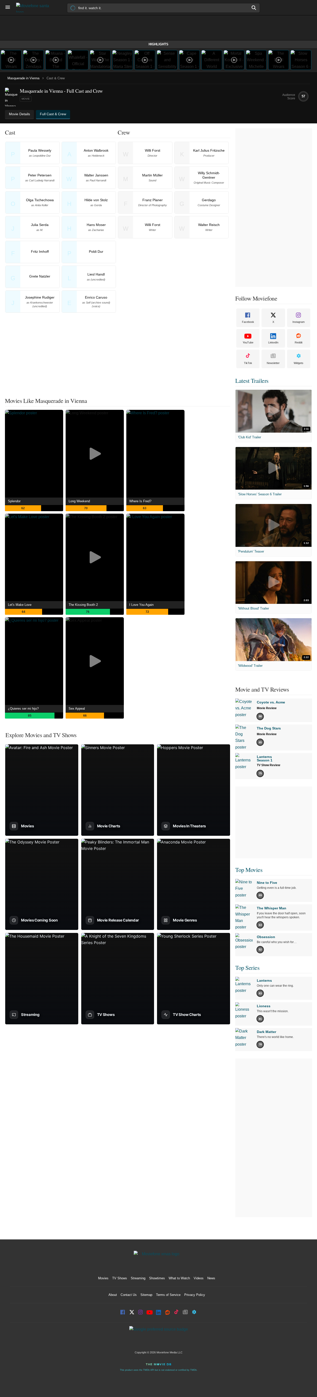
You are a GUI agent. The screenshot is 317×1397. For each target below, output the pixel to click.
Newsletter (273, 363)
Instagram (298, 321)
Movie (26, 98)
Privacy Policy (194, 1295)
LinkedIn (273, 342)
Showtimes (157, 1278)
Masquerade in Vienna (23, 78)
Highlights (158, 44)
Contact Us (129, 1295)
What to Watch (179, 1278)
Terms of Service (168, 1295)
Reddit (298, 342)
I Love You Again (141, 605)
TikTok (248, 363)
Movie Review (266, 708)
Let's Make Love (19, 605)
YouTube (248, 342)
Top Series (247, 968)
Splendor (14, 501)
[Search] (254, 7)
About (112, 1295)
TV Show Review (268, 765)
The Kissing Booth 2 (83, 605)
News (211, 1278)
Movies (103, 1278)
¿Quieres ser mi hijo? (23, 708)
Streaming (138, 1278)
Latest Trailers (251, 381)
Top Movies (248, 870)
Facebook (248, 321)
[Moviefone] (34, 7)
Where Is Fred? (140, 501)
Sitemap (146, 1295)
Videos (199, 1278)
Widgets (298, 363)
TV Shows (119, 1278)
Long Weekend (79, 501)
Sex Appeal (77, 708)
